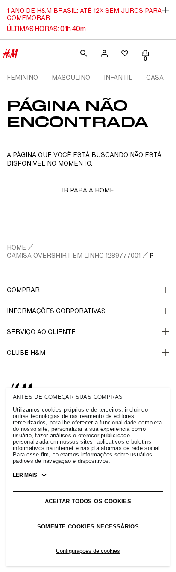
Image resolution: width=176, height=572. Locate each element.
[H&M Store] (10, 53)
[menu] (165, 53)
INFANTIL (118, 77)
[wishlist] (124, 53)
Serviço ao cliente (41, 331)
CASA (155, 77)
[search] (83, 53)
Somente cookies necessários (88, 526)
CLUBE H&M (26, 352)
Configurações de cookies (88, 551)
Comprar (23, 289)
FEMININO (22, 77)
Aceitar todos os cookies (88, 501)
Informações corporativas (56, 310)
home (16, 247)
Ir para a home (88, 190)
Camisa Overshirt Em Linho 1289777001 (74, 255)
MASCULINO (71, 77)
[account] (104, 53)
